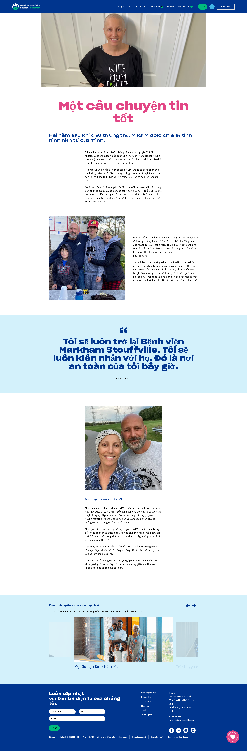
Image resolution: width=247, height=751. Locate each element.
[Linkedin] (178, 730)
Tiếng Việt (225, 6)
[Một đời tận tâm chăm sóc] (123, 639)
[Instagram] (193, 730)
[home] (26, 6)
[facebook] (171, 730)
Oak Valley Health (157, 737)
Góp (202, 6)
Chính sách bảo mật (139, 737)
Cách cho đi (146, 701)
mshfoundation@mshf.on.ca (181, 720)
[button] (156, 7)
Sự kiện (170, 6)
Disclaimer (123, 737)
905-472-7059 (175, 716)
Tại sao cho (139, 6)
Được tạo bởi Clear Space (178, 737)
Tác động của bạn (122, 6)
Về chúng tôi (146, 714)
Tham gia (145, 706)
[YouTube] (185, 730)
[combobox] (226, 7)
